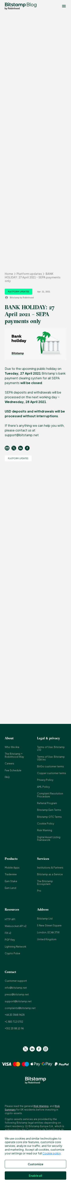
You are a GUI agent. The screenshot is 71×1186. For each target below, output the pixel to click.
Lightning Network (15, 946)
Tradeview (11, 874)
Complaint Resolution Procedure (50, 795)
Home (9, 273)
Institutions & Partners (50, 867)
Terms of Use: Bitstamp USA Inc (51, 758)
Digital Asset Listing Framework (48, 838)
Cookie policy (51, 1153)
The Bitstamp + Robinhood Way (14, 755)
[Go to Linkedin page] (32, 1048)
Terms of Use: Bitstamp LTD (51, 748)
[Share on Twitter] (14, 448)
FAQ (7, 777)
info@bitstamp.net (16, 987)
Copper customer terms (51, 773)
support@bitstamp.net (18, 1001)
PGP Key (10, 939)
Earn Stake (11, 881)
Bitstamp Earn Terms (49, 809)
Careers (9, 763)
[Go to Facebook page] (38, 1048)
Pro (39, 890)
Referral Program (47, 803)
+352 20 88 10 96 (14, 1028)
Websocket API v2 (15, 926)
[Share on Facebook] (28, 448)
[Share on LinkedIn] (21, 448)
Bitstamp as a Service (50, 874)
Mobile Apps (12, 867)
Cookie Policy (45, 823)
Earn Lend (10, 887)
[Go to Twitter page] (25, 1048)
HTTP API (10, 919)
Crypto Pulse (12, 953)
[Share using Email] (8, 448)
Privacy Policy (45, 779)
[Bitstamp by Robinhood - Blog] (15, 6)
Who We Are (12, 747)
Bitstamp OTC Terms (49, 816)
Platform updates (29, 273)
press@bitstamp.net (17, 994)
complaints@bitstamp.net (20, 1008)
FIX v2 (8, 933)
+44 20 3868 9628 (14, 1014)
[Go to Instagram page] (45, 1048)
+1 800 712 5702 (14, 1021)
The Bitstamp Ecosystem (45, 882)
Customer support (16, 980)
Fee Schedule (13, 770)
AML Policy (43, 786)
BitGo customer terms (50, 766)
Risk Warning (44, 830)
